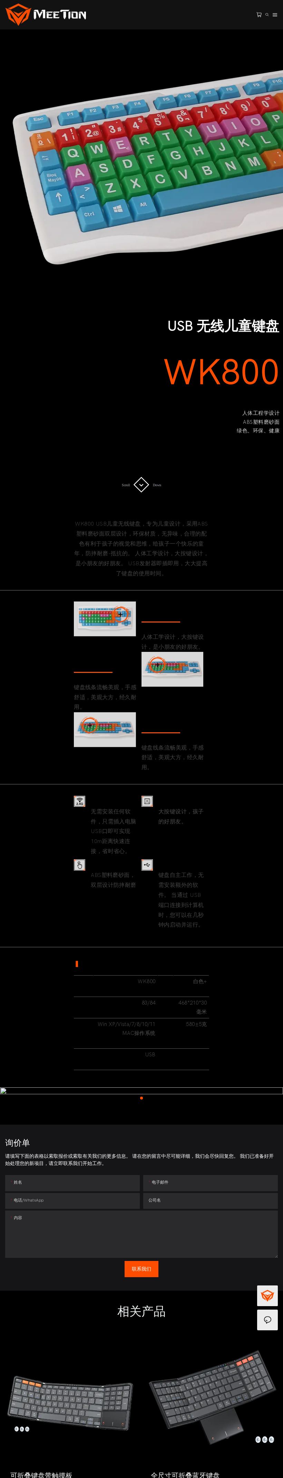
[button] (17, 1415)
